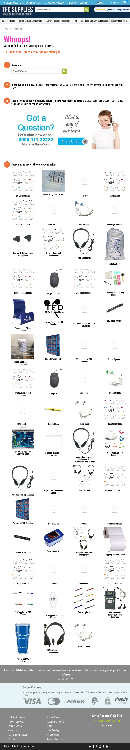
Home (6, 29)
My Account (114, 2)
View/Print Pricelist (15, 721)
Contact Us (12, 730)
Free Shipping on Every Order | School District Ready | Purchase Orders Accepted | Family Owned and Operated (44, 2)
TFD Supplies (15, 746)
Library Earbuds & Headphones (59, 20)
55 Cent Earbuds (8, 20)
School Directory (52, 730)
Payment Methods (15, 726)
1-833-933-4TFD (120, 20)
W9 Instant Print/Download (18, 734)
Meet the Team (14, 739)
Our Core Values (52, 734)
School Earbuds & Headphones (31, 20)
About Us (49, 726)
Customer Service (53, 717)
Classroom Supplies (88, 20)
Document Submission (54, 739)
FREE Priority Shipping (55, 721)
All (76, 20)
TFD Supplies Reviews (17, 717)
